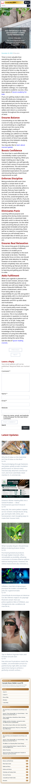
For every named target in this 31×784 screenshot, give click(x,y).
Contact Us (5, 694)
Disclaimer (5, 700)
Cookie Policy (5, 702)
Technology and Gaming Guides (9, 772)
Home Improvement (7, 763)
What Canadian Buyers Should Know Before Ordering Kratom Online (15, 547)
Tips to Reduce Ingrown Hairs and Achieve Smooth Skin (14, 655)
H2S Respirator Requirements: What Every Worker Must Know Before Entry (14, 728)
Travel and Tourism (7, 774)
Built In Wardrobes (7, 750)
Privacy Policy (6, 697)
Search (4, 425)
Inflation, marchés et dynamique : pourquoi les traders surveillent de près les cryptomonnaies (14, 588)
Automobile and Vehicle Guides (9, 777)
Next (15, 354)
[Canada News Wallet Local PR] (2, 2)
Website (5, 408)
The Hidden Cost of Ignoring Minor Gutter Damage (13, 743)
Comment (6, 371)
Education (17, 53)
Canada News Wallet (10, 2)
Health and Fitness (6, 766)
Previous (15, 350)
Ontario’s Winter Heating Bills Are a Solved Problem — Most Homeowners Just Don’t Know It (14, 502)
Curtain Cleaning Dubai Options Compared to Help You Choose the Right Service (14, 746)
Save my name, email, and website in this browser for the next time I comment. (16, 417)
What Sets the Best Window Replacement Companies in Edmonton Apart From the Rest (14, 753)
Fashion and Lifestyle (7, 769)
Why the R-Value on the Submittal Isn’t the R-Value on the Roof (14, 458)
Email (4, 401)
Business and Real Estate (8, 760)
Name (4, 394)
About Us (5, 692)
